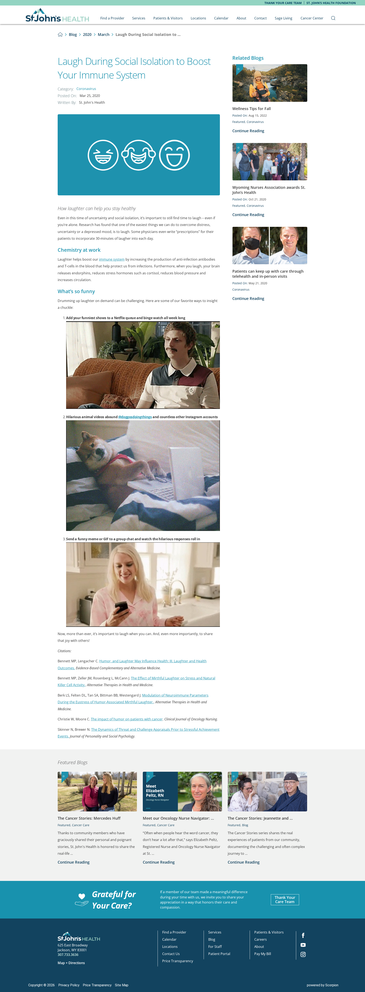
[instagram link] (303, 955)
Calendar (169, 939)
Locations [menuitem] (198, 18)
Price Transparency (177, 961)
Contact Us (171, 953)
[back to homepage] (60, 34)
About (259, 946)
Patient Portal (219, 953)
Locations (170, 946)
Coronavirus (86, 88)
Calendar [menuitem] (221, 18)
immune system (112, 259)
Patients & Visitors (269, 932)
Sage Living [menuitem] (283, 18)
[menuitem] (333, 18)
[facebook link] (303, 936)
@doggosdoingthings (135, 417)
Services (214, 932)
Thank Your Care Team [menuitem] (283, 3)
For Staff (215, 946)
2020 (87, 34)
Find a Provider (174, 932)
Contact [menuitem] (260, 18)
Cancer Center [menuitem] (312, 18)
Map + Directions (71, 963)
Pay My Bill (262, 953)
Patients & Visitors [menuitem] (168, 18)
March (103, 34)
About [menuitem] (241, 18)
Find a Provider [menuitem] (112, 18)
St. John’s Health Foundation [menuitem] (331, 3)
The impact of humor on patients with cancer (127, 719)
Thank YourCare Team (285, 899)
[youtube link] (303, 945)
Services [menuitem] (138, 18)
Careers (260, 939)
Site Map (121, 985)
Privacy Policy (68, 985)
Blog (73, 34)
